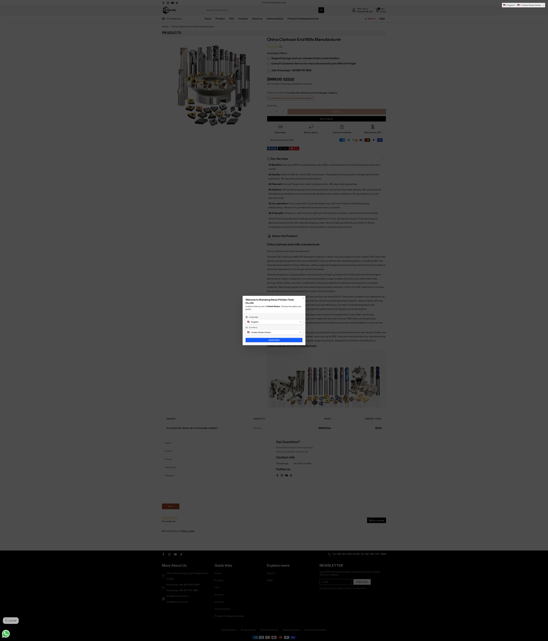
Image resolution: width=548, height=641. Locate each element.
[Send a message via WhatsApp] (5, 633)
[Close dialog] (303, 298)
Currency (253, 327)
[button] (523, 5)
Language (253, 317)
